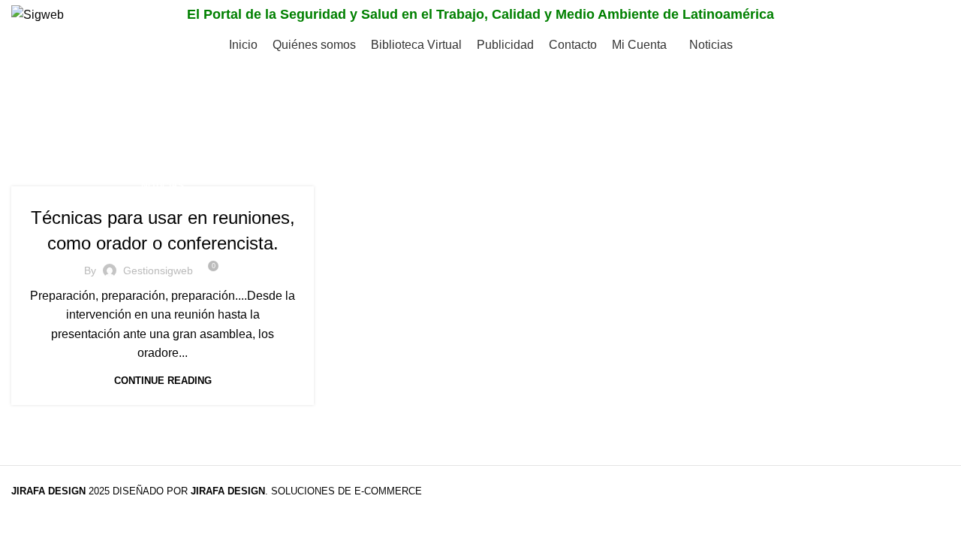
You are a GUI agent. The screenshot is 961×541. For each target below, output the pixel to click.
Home (27, 131)
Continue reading (163, 380)
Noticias (162, 185)
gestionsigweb (158, 270)
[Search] (934, 15)
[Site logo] (37, 14)
